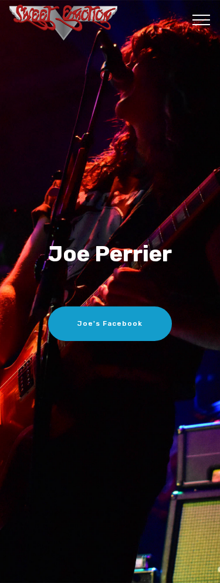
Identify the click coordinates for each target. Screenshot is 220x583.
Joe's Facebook (110, 323)
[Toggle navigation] (201, 19)
